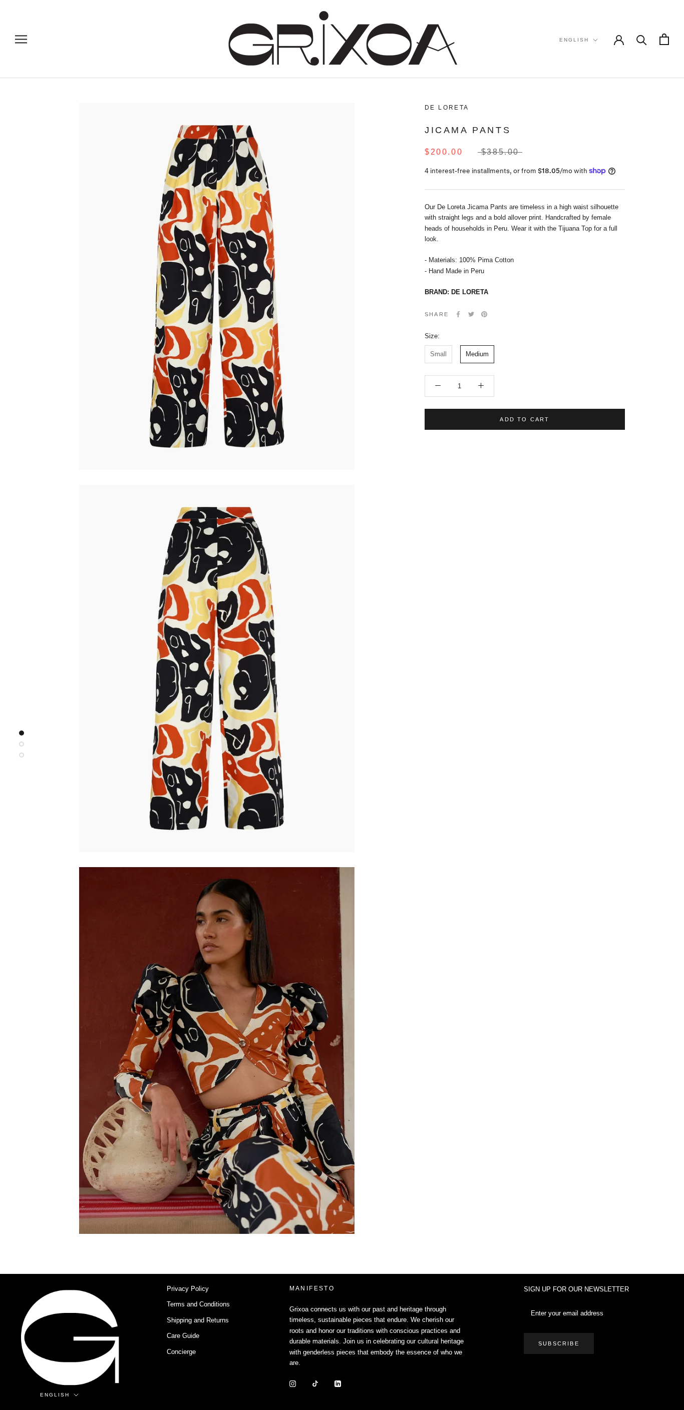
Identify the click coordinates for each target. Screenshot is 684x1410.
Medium (477, 354)
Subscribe (558, 1343)
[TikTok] (315, 1383)
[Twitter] (471, 314)
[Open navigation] (21, 39)
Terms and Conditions (198, 1304)
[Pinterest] (484, 314)
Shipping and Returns (198, 1320)
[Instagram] (292, 1383)
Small (438, 354)
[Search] (641, 39)
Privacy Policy (188, 1288)
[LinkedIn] (337, 1383)
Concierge (181, 1351)
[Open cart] (664, 39)
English (574, 40)
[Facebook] (458, 314)
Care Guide (183, 1335)
